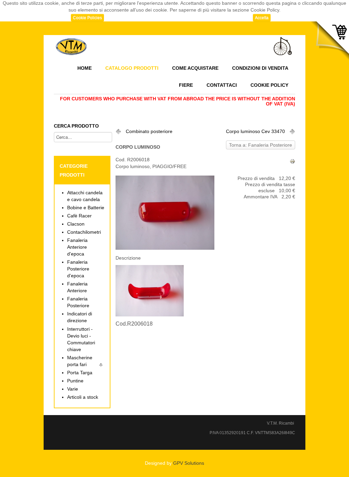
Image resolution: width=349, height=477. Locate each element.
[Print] (292, 161)
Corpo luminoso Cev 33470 (255, 131)
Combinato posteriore (149, 131)
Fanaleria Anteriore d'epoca (77, 247)
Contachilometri (84, 232)
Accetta (262, 17)
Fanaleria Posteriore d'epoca (78, 269)
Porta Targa (79, 372)
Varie (72, 389)
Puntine (75, 380)
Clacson (76, 224)
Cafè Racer (79, 215)
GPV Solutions (188, 463)
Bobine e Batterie (85, 207)
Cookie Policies (87, 17)
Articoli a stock (82, 397)
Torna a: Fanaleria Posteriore (260, 145)
